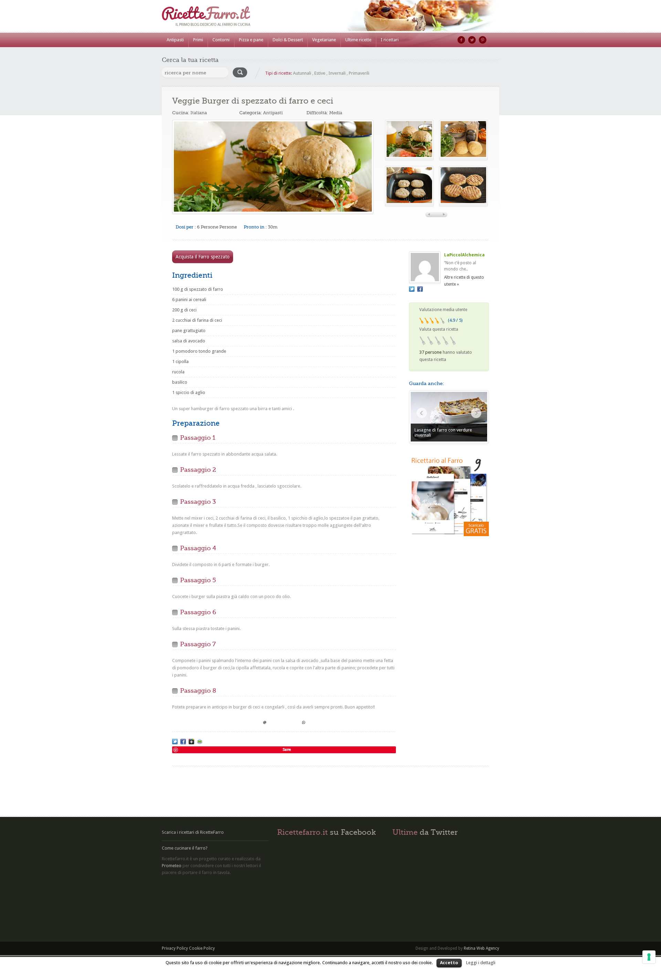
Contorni (221, 39)
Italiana (198, 112)
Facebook (461, 40)
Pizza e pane (251, 39)
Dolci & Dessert (288, 39)
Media (335, 112)
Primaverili (359, 73)
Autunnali (302, 73)
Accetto (449, 962)
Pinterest (482, 40)
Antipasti (175, 39)
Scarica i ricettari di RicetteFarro (193, 832)
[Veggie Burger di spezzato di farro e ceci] (272, 166)
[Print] (199, 741)
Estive (319, 73)
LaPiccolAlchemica (464, 255)
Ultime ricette (358, 39)
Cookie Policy (202, 948)
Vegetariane (324, 39)
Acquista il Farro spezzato (203, 256)
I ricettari (390, 39)
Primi (198, 39)
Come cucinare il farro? (185, 848)
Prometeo (171, 865)
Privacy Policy (175, 948)
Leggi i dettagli (480, 962)
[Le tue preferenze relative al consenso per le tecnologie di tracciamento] (648, 956)
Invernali (337, 73)
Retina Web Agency (481, 948)
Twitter (472, 40)
